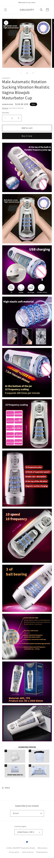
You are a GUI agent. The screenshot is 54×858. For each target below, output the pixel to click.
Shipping (5, 108)
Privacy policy (14, 852)
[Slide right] (33, 73)
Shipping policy (42, 852)
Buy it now (27, 136)
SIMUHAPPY (16, 848)
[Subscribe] (41, 813)
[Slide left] (21, 73)
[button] (5, 10)
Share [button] (7, 787)
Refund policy (42, 848)
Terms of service (28, 852)
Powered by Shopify (28, 848)
